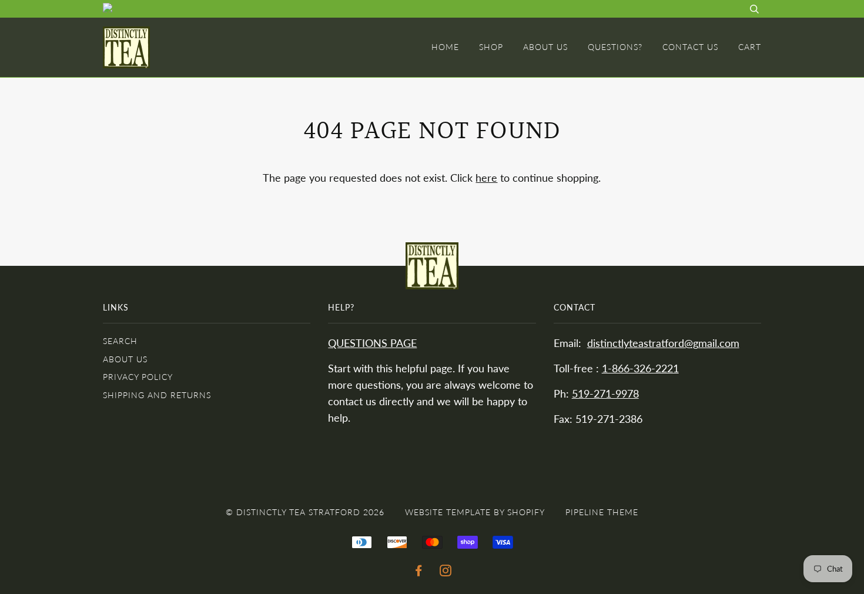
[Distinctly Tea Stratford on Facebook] (419, 572)
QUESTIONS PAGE (372, 343)
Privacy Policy (138, 377)
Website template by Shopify (475, 512)
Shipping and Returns (157, 395)
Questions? (615, 47)
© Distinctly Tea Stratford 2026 (305, 512)
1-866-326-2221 (640, 368)
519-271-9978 (605, 394)
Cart (749, 47)
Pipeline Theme (601, 512)
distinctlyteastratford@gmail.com (663, 343)
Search (120, 341)
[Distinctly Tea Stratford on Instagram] (446, 572)
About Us (545, 47)
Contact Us (690, 47)
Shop (491, 47)
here (486, 178)
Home (445, 47)
